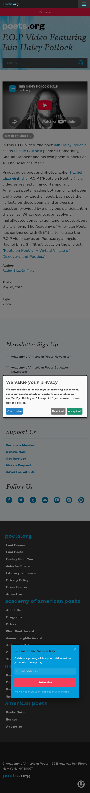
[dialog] (45, 396)
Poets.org (11, 4)
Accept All (74, 411)
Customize (14, 411)
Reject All (58, 411)
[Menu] (84, 4)
